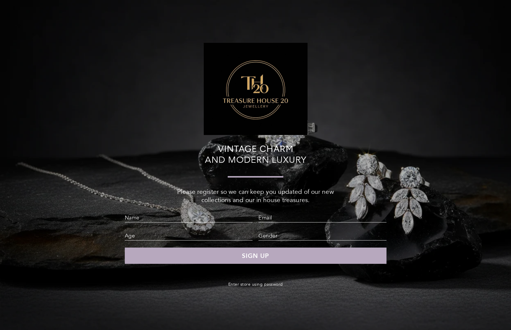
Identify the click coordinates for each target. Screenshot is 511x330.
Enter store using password (255, 284)
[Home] (256, 132)
